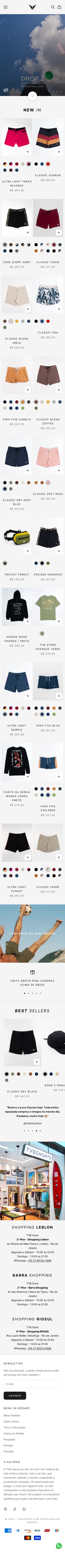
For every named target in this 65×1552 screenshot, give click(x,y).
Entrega (8, 1445)
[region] (32, 55)
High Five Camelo (17, 419)
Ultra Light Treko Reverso (17, 183)
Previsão (9, 1451)
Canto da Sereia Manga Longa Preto (17, 796)
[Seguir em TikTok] (15, 1509)
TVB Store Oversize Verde (48, 646)
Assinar (15, 1395)
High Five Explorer (48, 808)
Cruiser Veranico (48, 574)
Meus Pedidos (12, 1415)
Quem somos (11, 1421)
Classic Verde (48, 887)
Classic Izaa (48, 332)
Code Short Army (17, 262)
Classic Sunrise (48, 175)
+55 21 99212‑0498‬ (39, 1348)
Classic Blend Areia (17, 340)
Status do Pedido (14, 1433)
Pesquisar (9, 1439)
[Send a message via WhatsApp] (59, 1546)
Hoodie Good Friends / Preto (16, 638)
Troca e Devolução (15, 1427)
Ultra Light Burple (16, 727)
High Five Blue (48, 725)
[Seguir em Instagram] (5, 1509)
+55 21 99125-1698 (39, 1260)
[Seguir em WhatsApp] (24, 1509)
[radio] (4, 164)
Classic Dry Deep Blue (17, 502)
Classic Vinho (48, 262)
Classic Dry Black (22, 1091)
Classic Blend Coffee (48, 421)
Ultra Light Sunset (16, 889)
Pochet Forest (17, 574)
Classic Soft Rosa (48, 493)
